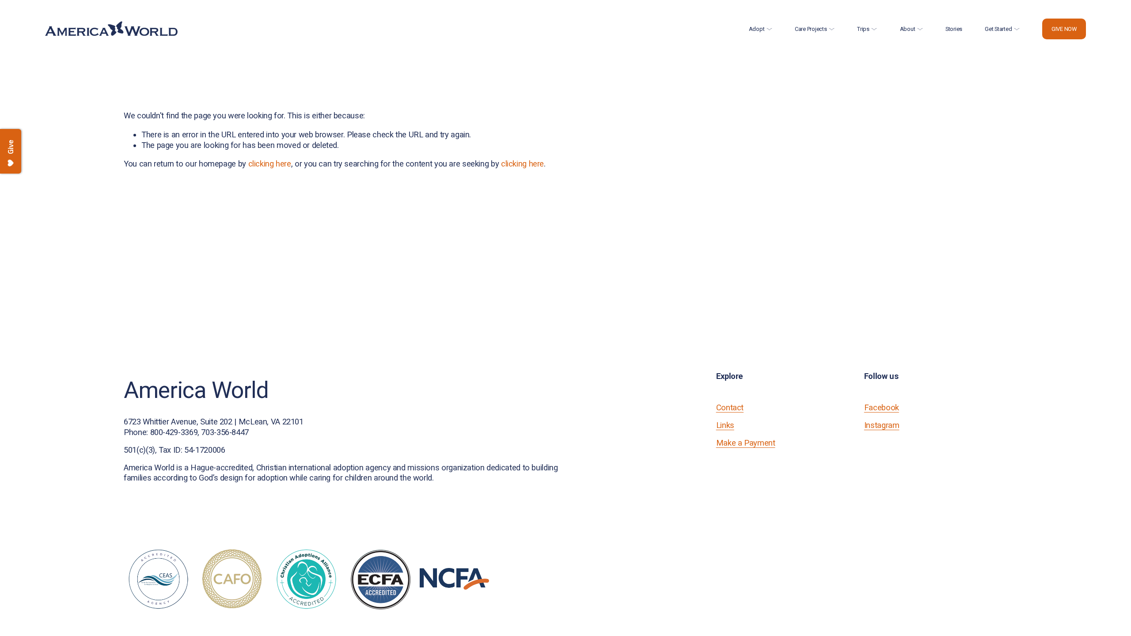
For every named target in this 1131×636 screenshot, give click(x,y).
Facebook (881, 407)
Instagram (881, 425)
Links (725, 425)
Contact (730, 407)
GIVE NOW (1064, 29)
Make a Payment (745, 442)
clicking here (269, 163)
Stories (953, 29)
